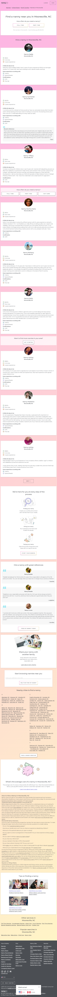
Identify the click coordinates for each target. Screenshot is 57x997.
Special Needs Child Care (24, 925)
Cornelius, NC (41, 719)
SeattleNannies (48, 963)
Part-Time (36, 25)
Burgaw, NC (13, 721)
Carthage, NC (33, 705)
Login (46, 3)
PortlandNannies (48, 956)
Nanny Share (4, 950)
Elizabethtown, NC (45, 736)
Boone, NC (5, 716)
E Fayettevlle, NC (42, 735)
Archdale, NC (5, 700)
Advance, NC (13, 697)
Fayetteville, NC (34, 747)
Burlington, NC (22, 721)
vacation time (37, 847)
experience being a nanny (17, 826)
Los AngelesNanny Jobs (35, 950)
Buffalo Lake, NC (15, 719)
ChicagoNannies (48, 952)
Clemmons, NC (41, 714)
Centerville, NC (43, 707)
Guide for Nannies (6, 966)
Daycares (18, 957)
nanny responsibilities (12, 858)
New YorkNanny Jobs (36, 956)
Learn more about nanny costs (28, 789)
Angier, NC (13, 699)
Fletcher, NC (42, 747)
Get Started (28, 342)
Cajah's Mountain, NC (36, 697)
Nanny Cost (19, 965)
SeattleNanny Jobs (35, 965)
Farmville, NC (49, 745)
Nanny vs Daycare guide (39, 868)
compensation (25, 858)
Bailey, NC (4, 708)
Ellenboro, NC (39, 738)
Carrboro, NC (43, 704)
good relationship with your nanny (11, 856)
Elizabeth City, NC (34, 736)
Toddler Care (35, 925)
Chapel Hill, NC (43, 709)
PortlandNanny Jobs (36, 958)
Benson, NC (12, 709)
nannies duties (49, 809)
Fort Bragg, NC (34, 749)
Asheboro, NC (20, 700)
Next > (28, 481)
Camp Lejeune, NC (43, 699)
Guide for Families (6, 964)
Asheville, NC (5, 702)
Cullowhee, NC (50, 720)
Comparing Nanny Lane (7, 968)
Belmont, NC (19, 708)
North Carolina (25, 7)
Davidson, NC (40, 726)
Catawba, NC (47, 705)
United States (16, 7)
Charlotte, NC (33, 710)
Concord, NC (33, 717)
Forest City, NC (51, 747)
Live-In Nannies (36, 923)
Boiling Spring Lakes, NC (8, 714)
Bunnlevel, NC (5, 721)
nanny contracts (17, 801)
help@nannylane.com (14, 988)
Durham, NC (46, 727)
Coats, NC (32, 715)
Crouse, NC (42, 720)
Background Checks (7, 957)
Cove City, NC (49, 719)
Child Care (21, 935)
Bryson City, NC (6, 719)
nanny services (47, 859)
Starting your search (14, 891)
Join (53, 3)
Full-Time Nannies (6, 923)
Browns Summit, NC (16, 717)
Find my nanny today (28, 628)
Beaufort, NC (11, 708)
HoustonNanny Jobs (36, 960)
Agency (3, 961)
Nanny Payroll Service (7, 953)
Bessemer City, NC (7, 711)
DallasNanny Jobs (35, 963)
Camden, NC (46, 697)
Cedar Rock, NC (34, 707)
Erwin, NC (38, 740)
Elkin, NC (32, 738)
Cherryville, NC (51, 710)
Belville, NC (5, 709)
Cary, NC (40, 705)
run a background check (23, 853)
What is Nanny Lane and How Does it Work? (37, 893)
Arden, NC (12, 700)
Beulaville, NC (16, 711)
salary (7, 845)
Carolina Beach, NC (43, 702)
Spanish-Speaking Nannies (8, 925)
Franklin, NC (42, 750)
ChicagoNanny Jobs (36, 954)
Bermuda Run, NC (21, 709)
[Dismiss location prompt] (39, 987)
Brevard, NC (20, 716)
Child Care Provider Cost (21, 962)
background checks (7, 801)
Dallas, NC (32, 726)
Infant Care (28, 923)
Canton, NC (40, 700)
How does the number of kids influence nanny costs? (17, 910)
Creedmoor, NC (34, 720)
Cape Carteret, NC (49, 700)
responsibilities (17, 807)
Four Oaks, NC (34, 750)
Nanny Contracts (6, 959)
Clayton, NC (33, 714)
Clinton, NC (49, 714)
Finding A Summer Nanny (16, 892)
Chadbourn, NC (34, 709)
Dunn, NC (39, 727)
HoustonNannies (48, 959)
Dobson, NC (33, 727)
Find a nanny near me (28, 755)
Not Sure (47, 193)
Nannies (8, 7)
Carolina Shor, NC (34, 704)
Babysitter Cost (20, 959)
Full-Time (20, 25)
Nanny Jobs (28, 935)
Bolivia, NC (19, 714)
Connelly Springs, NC (43, 717)
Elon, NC (32, 740)
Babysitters (14, 935)
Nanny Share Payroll (6, 955)
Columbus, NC (47, 715)
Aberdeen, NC (5, 697)
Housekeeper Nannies (18, 923)
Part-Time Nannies (47, 923)
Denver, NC (48, 726)
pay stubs (50, 845)
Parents (3, 948)
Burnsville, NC (5, 722)
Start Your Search (28, 553)
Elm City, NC (47, 738)
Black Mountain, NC (19, 713)
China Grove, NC (34, 712)
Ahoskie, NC (21, 697)
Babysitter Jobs (5, 935)
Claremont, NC (44, 712)
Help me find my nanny (28, 682)
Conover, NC (33, 719)
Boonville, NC (12, 716)
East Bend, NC (43, 733)
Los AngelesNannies (49, 950)
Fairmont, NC (33, 745)
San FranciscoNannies (47, 947)
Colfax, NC (39, 715)
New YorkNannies (49, 954)
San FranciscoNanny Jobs (36, 947)
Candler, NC (33, 700)
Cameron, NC (33, 699)
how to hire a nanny (29, 859)
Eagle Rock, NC (34, 733)
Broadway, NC (6, 717)
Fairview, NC (41, 745)
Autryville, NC (13, 702)
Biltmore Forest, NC (7, 713)
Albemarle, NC (6, 699)
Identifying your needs (35, 891)
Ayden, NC (21, 702)
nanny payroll (29, 801)
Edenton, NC (33, 735)
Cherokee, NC (42, 710)
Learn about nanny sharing (28, 665)
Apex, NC (19, 699)
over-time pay (27, 847)
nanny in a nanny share (22, 836)
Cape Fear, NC (34, 702)
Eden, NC (50, 733)
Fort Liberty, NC (44, 749)
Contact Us (4, 973)
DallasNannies (48, 961)
